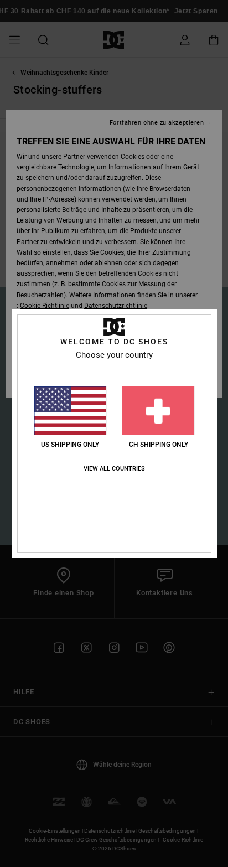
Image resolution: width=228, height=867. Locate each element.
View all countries (114, 468)
